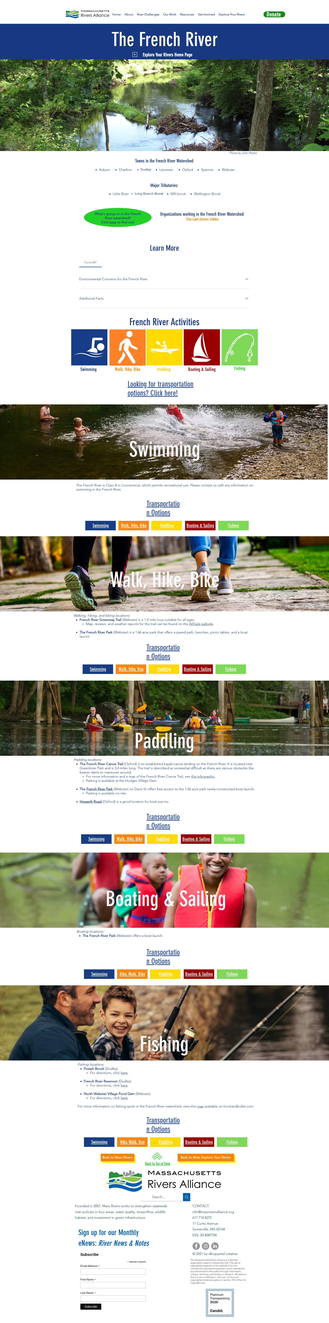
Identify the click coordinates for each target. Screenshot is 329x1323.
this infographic (203, 776)
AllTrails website (201, 624)
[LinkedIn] (215, 1246)
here (112, 222)
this (194, 1106)
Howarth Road (91, 802)
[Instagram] (205, 1246)
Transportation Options (163, 508)
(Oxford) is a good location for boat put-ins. (135, 802)
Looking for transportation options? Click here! (160, 389)
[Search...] (186, 1197)
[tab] (90, 262)
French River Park (99, 789)
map (200, 1106)
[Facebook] (196, 1246)
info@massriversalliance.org (213, 1212)
